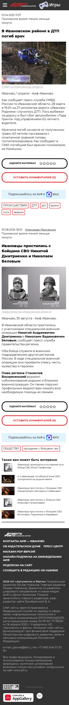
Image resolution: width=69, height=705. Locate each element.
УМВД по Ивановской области (22, 86)
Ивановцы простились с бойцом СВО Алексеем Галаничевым (39, 501)
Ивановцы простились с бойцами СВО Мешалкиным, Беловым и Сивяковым (39, 489)
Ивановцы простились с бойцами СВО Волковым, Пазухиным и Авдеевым (39, 513)
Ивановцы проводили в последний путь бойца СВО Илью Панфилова (40, 466)
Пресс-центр (53, 546)
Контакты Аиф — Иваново (24, 541)
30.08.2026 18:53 (12, 229)
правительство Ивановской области (27, 311)
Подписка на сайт (17, 565)
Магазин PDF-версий (19, 551)
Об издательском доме (21, 546)
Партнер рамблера (34, 687)
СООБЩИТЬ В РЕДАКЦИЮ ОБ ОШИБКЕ (30, 570)
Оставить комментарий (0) (34, 177)
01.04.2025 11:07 (11, 15)
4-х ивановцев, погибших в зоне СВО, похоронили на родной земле (39, 478)
